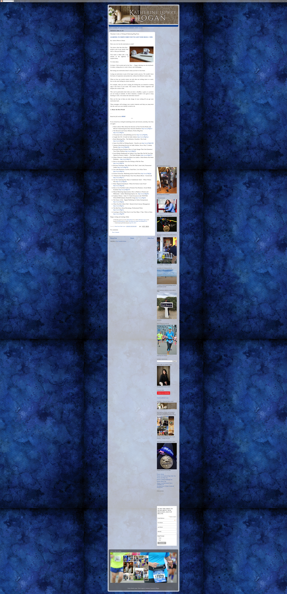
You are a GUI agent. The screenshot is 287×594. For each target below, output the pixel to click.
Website (159, 531)
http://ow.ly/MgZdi (141, 198)
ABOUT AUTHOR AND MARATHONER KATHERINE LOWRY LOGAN (125, 27)
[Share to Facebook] (147, 226)
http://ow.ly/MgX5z (118, 132)
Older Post (151, 238)
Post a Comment (115, 232)
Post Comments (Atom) (121, 241)
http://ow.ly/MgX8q (142, 135)
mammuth (148, 588)
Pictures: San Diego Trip (162, 477)
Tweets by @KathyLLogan (162, 397)
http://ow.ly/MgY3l (125, 159)
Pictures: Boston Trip (161, 481)
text (160, 540)
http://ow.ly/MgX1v (147, 128)
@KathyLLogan (142, 219)
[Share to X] (145, 226)
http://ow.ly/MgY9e (118, 163)
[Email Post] (140, 226)
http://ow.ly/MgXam (143, 137)
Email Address (166, 518)
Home (132, 238)
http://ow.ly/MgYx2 (118, 177)
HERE (123, 116)
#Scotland (131, 221)
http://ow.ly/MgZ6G (143, 193)
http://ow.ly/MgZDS (118, 214)
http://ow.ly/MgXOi (130, 151)
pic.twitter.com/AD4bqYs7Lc (140, 221)
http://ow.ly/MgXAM (147, 143)
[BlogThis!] (144, 226)
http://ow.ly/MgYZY (124, 189)
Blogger (157, 588)
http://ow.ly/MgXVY (146, 155)
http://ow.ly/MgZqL (118, 202)
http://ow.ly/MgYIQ (118, 185)
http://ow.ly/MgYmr (118, 171)
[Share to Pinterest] (148, 226)
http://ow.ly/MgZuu (118, 206)
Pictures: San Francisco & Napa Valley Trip (166, 476)
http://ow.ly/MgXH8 (123, 147)
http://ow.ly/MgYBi (121, 181)
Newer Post (113, 238)
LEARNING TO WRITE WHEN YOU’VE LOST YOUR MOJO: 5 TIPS (131, 37)
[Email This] (142, 226)
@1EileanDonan (121, 221)
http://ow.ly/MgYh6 (122, 167)
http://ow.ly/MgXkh (118, 141)
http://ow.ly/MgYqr (146, 173)
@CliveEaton (130, 219)
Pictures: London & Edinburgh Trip (164, 479)
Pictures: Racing (160, 474)
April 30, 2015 (132, 222)
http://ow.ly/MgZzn (118, 210)
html (160, 538)
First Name (160, 522)
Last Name (160, 527)
